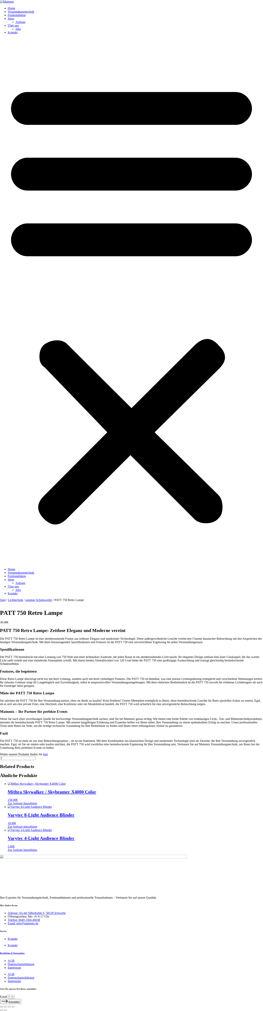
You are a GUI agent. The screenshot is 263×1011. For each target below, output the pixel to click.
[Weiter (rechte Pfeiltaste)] (5, 1010)
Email (4, 996)
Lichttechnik (15, 600)
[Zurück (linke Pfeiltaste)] (1, 1010)
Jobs (18, 29)
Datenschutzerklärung (21, 964)
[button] (131, 300)
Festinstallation (17, 15)
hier (45, 754)
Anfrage (20, 22)
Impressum (14, 967)
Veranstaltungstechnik (21, 11)
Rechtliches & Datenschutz (12, 953)
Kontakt (13, 32)
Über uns (13, 25)
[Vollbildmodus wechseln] (5, 1006)
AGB (11, 960)
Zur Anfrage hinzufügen (22, 803)
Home (11, 8)
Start (3, 600)
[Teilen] (9, 1006)
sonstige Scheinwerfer (38, 600)
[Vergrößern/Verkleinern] (1, 1006)
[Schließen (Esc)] (13, 1006)
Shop (11, 18)
